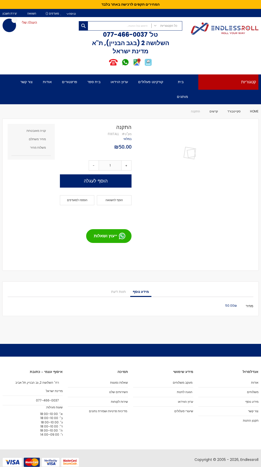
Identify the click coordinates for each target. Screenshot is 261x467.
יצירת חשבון (10, 14)
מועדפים (53, 14)
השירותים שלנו (118, 392)
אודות (254, 383)
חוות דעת (118, 291)
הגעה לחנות (184, 392)
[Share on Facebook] (126, 215)
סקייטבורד (234, 111)
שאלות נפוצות (119, 383)
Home (254, 111)
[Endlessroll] (222, 29)
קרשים (214, 111)
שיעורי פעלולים (183, 411)
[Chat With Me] (119, 65)
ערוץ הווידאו (185, 402)
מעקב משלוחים (182, 383)
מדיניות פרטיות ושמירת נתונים (108, 411)
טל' (153, 34)
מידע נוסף (141, 291)
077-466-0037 (125, 34)
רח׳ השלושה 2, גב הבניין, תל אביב (37, 383)
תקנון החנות (250, 421)
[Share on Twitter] (118, 215)
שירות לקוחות (119, 402)
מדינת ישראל (54, 391)
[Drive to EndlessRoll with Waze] (148, 65)
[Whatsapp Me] (125, 65)
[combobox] (130, 25)
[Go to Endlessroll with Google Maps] (137, 65)
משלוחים (252, 392)
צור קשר (253, 411)
